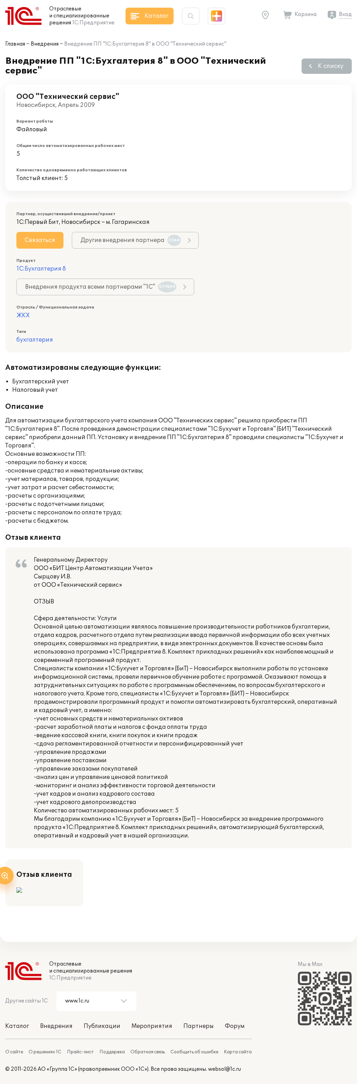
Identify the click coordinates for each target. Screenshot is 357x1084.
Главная (15, 44)
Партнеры (198, 1026)
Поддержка (112, 1052)
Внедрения (45, 44)
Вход (345, 14)
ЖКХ (23, 315)
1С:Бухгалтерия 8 (41, 268)
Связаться (40, 240)
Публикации (102, 1026)
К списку (330, 66)
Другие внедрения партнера (130, 240)
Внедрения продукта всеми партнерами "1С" (100, 286)
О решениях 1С (45, 1052)
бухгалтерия (34, 339)
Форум (234, 1026)
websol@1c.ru (224, 1069)
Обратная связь (147, 1052)
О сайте (14, 1052)
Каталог (17, 1026)
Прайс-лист (80, 1052)
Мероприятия (151, 1026)
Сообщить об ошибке (194, 1052)
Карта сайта (238, 1052)
